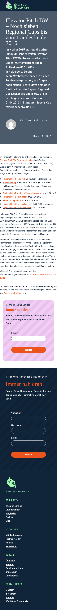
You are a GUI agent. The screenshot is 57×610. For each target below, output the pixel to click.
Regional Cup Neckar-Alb (14, 179)
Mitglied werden (14, 535)
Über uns (10, 560)
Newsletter (11, 546)
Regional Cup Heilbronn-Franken (17, 208)
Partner (9, 517)
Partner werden (13, 539)
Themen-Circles (14, 506)
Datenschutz (12, 575)
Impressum (11, 572)
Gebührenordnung (15, 568)
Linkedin (10, 590)
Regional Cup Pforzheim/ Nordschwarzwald (22, 193)
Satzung (10, 564)
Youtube (10, 597)
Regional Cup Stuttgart (13, 200)
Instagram (11, 593)
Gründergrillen (13, 509)
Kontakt (9, 542)
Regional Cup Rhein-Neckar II (15, 204)
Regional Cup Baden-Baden (15, 197)
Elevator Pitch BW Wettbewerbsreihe (16, 160)
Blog (8, 521)
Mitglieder (11, 513)
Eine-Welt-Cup (9, 182)
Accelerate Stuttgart (13, 293)
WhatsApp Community (17, 601)
